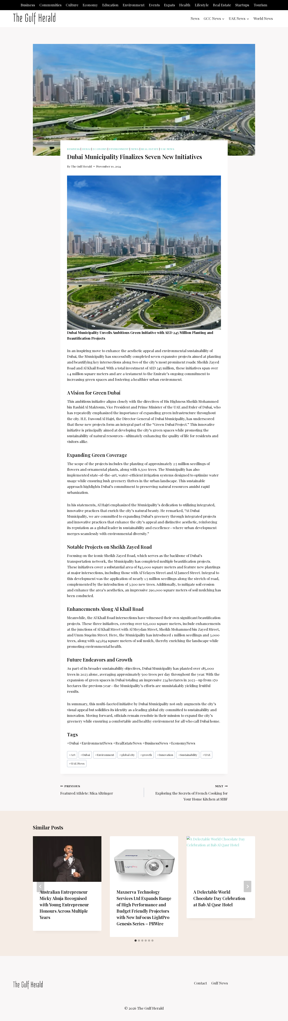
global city (127, 755)
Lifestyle (202, 5)
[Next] (247, 886)
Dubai (86, 149)
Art (72, 755)
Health (184, 5)
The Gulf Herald (81, 166)
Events (154, 5)
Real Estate (222, 5)
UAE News (167, 149)
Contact (200, 983)
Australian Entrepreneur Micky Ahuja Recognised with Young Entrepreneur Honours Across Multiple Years (64, 904)
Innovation (165, 755)
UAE (206, 755)
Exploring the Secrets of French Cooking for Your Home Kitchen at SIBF (191, 792)
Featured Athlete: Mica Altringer (86, 790)
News (195, 18)
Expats (169, 5)
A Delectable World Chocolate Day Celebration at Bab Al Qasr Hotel (219, 898)
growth (146, 755)
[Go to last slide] (40, 886)
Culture (72, 5)
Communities (50, 5)
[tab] (136, 940)
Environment (133, 5)
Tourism (260, 5)
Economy (90, 5)
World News (263, 18)
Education (110, 5)
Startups (242, 5)
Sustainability (187, 755)
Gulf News (219, 983)
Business (28, 5)
